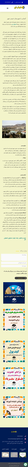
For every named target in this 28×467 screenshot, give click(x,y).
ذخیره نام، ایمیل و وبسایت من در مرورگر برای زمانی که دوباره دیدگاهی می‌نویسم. (15, 272)
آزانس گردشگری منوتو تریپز (14, 465)
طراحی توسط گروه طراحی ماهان (14, 463)
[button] (7, 8)
